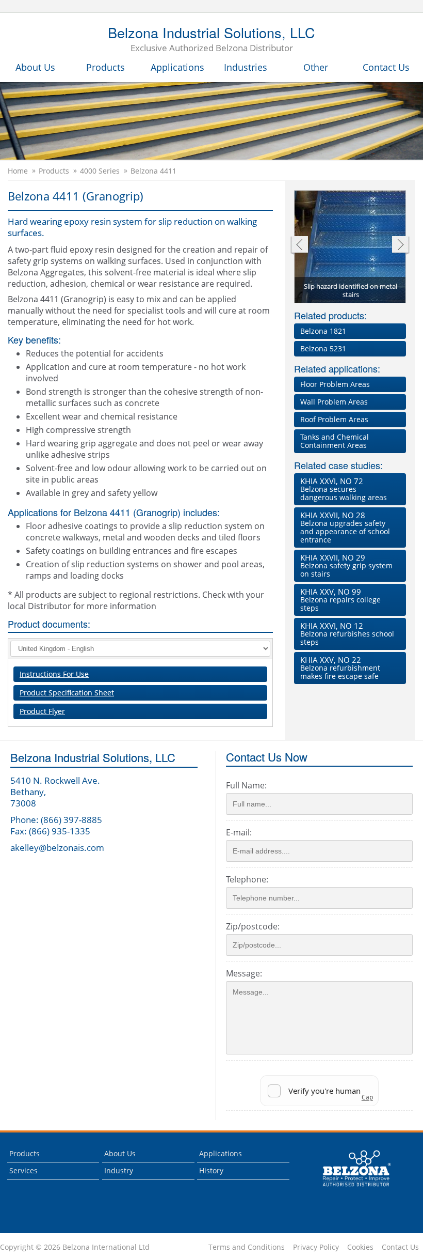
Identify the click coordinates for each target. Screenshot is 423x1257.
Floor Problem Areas (335, 384)
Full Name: (246, 785)
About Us (35, 67)
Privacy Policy (316, 1247)
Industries (245, 67)
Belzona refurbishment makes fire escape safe (340, 668)
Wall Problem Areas (334, 402)
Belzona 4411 (153, 171)
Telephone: (247, 879)
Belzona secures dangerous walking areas (343, 489)
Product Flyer (42, 711)
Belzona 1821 (323, 331)
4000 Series (100, 171)
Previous (299, 245)
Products (105, 67)
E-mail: (239, 832)
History (211, 1170)
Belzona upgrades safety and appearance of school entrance (345, 527)
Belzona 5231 (323, 348)
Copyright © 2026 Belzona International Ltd (75, 1247)
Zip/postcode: (253, 926)
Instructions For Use (54, 674)
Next (401, 245)
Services (23, 1170)
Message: (244, 973)
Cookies (360, 1247)
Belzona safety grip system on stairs (346, 565)
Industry (118, 1170)
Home (18, 171)
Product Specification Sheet (67, 692)
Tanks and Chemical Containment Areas (334, 441)
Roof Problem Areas (334, 419)
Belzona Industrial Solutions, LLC (211, 40)
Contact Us (386, 67)
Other (315, 67)
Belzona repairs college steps (340, 599)
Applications (177, 67)
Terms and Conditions (246, 1247)
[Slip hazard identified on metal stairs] (350, 247)
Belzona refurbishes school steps (347, 633)
